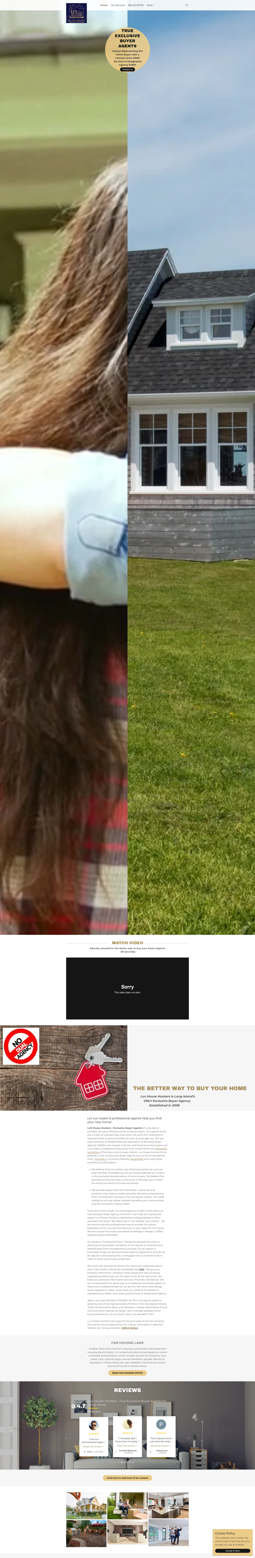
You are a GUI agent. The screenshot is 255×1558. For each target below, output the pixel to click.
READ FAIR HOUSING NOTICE (127, 1373)
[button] (151, 5)
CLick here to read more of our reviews (127, 1478)
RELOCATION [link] (136, 5)
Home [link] (104, 5)
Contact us (127, 69)
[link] (81, 4)
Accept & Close (233, 1551)
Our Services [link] (118, 5)
